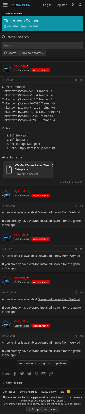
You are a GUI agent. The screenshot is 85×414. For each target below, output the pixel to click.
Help (61, 391)
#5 (81, 335)
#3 (81, 249)
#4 (81, 292)
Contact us (9, 391)
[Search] (80, 5)
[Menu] (5, 5)
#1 (81, 80)
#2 (81, 205)
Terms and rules (27, 391)
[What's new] (72, 5)
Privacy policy (48, 391)
